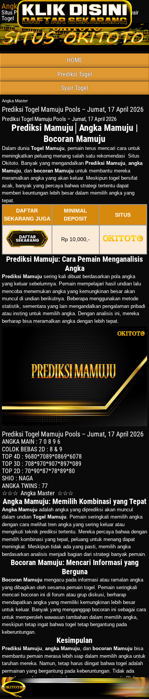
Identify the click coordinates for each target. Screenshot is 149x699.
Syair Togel (74, 88)
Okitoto (10, 163)
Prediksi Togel (74, 74)
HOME (74, 60)
